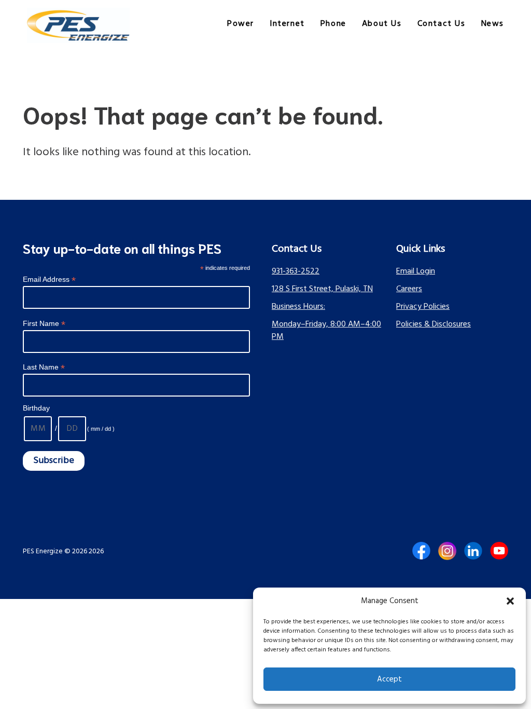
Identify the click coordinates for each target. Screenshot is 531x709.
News (492, 24)
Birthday (36, 408)
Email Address (49, 279)
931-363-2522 (295, 271)
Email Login (415, 271)
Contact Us (441, 24)
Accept (389, 679)
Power (240, 24)
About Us (382, 24)
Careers (409, 289)
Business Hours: (298, 306)
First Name (44, 324)
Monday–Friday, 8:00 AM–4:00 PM (326, 331)
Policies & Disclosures (433, 324)
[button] (510, 601)
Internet (287, 24)
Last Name (44, 367)
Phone (333, 24)
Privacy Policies (423, 306)
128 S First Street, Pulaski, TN (322, 289)
